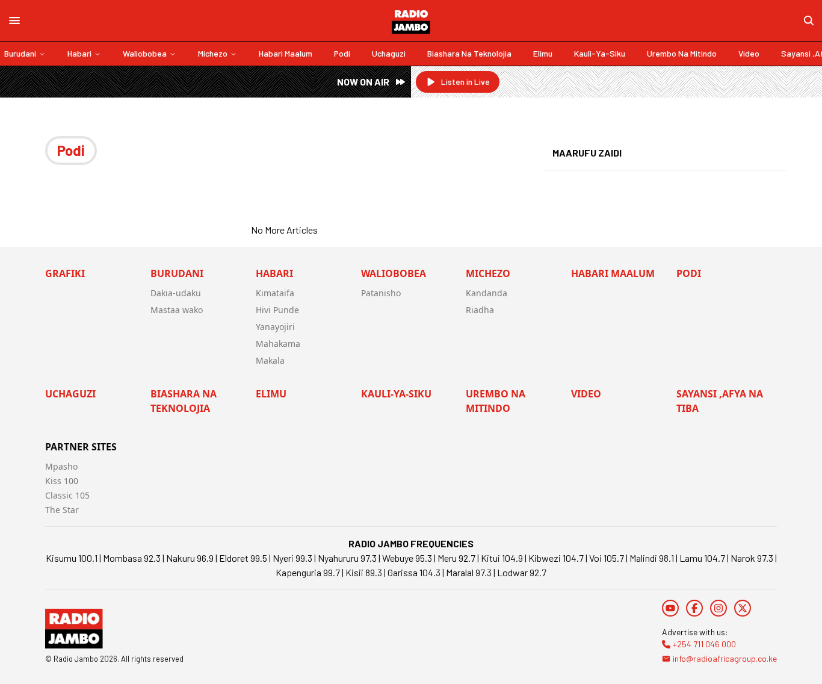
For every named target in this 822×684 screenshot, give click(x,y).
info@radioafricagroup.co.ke (725, 658)
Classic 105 (67, 495)
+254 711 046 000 (704, 644)
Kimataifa (275, 293)
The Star (62, 509)
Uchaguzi (389, 53)
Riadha (480, 310)
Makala (270, 360)
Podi (342, 53)
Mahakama (278, 343)
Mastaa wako (176, 310)
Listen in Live (465, 81)
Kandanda (486, 293)
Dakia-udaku (175, 293)
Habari (79, 53)
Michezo (212, 53)
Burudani (20, 53)
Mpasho (61, 466)
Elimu (542, 53)
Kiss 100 (61, 481)
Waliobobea (145, 53)
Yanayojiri (275, 326)
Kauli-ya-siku (599, 53)
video (748, 53)
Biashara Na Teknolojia (469, 53)
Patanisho (381, 293)
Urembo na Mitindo (682, 53)
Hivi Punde (277, 310)
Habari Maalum (285, 53)
